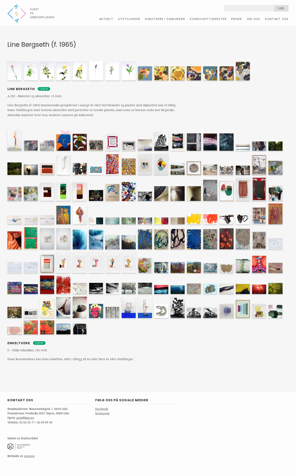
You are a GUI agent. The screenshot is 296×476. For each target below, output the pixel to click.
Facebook (101, 409)
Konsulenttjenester (208, 19)
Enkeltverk (18, 343)
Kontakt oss (277, 19)
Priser (236, 19)
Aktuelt (106, 19)
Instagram (102, 413)
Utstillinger (129, 19)
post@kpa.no (25, 418)
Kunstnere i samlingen (165, 19)
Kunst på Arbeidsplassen (30, 13)
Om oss (253, 19)
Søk (281, 8)
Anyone (29, 456)
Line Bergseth (21, 89)
